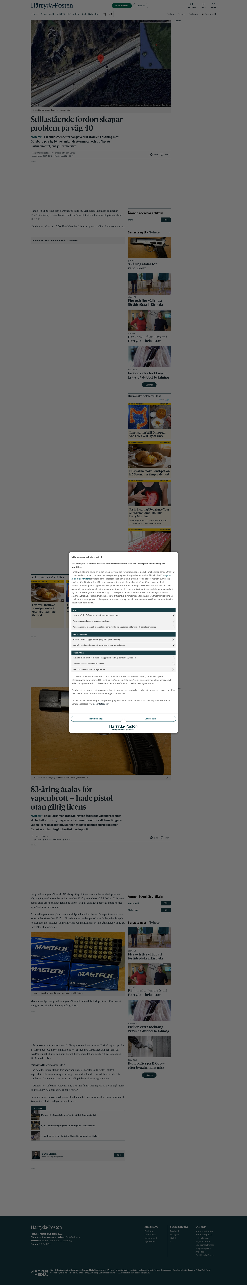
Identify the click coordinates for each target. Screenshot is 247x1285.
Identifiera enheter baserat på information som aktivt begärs (99, 645)
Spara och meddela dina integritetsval (89, 669)
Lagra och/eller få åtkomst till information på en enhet (96, 615)
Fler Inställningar (96, 718)
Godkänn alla (150, 718)
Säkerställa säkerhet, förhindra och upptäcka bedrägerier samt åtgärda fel (104, 657)
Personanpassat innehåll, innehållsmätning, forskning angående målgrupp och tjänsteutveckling (114, 627)
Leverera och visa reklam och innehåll (89, 663)
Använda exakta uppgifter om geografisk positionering (96, 639)
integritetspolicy (101, 704)
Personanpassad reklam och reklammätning (91, 621)
